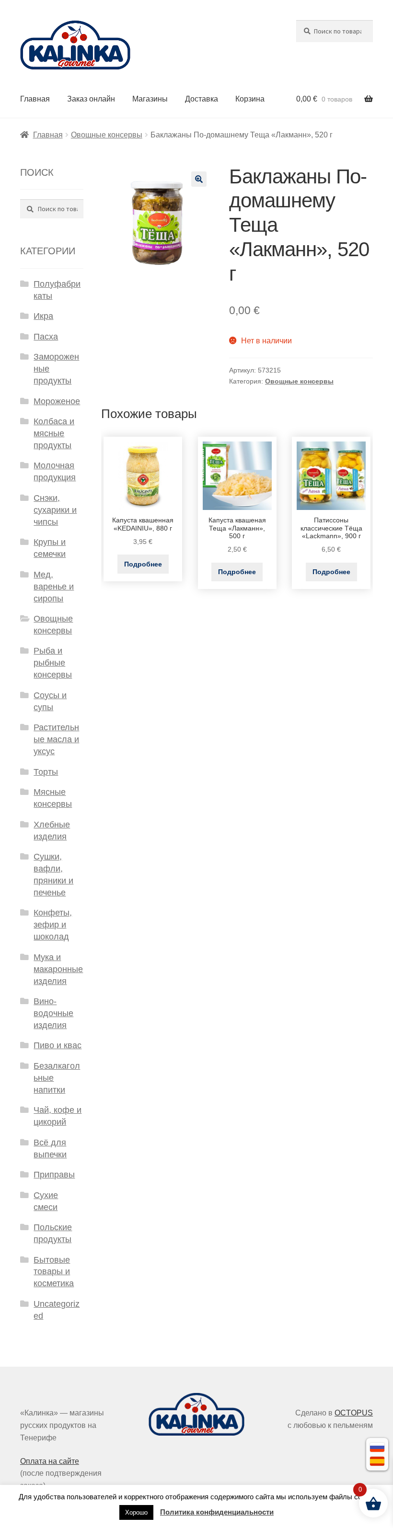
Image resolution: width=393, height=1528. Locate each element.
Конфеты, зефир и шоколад (53, 924)
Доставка (201, 99)
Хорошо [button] (136, 1512)
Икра (43, 316)
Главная (35, 99)
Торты (46, 772)
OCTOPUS (354, 1413)
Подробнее (143, 564)
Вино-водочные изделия (53, 1013)
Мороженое (57, 401)
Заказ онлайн (91, 99)
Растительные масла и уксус (56, 739)
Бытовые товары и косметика (54, 1272)
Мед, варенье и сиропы (54, 586)
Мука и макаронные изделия (58, 969)
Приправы (54, 1174)
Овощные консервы (106, 135)
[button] (199, 179)
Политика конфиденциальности (217, 1512)
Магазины (150, 99)
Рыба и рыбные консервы (53, 662)
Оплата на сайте (49, 1461)
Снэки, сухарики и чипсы (55, 510)
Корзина (250, 99)
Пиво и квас (57, 1045)
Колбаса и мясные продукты (54, 433)
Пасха (46, 336)
